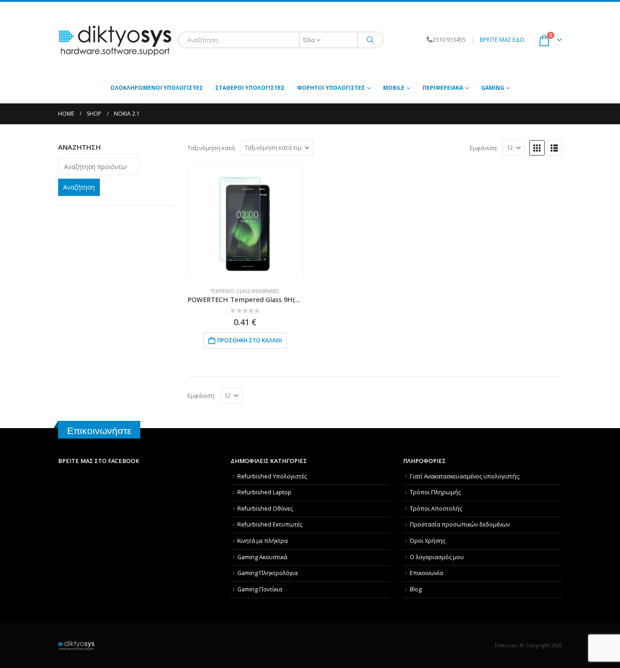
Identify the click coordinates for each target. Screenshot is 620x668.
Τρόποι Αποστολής (436, 508)
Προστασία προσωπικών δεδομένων (460, 524)
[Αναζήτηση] (370, 40)
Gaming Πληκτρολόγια (267, 573)
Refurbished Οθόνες (265, 508)
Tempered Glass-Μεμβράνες (245, 291)
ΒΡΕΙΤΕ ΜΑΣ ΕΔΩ (502, 40)
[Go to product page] (245, 222)
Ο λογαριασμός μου (437, 557)
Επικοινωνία (426, 573)
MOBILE (393, 88)
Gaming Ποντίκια (259, 589)
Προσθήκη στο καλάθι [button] (249, 340)
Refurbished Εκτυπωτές (269, 524)
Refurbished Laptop (264, 492)
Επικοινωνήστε (99, 430)
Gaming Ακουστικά (262, 557)
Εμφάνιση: (484, 148)
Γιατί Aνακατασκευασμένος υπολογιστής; (465, 476)
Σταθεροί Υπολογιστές (250, 88)
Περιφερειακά (443, 88)
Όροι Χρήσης (427, 541)
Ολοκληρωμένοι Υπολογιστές (156, 88)
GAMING (492, 88)
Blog (416, 589)
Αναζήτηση (79, 187)
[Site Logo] (115, 40)
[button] (537, 148)
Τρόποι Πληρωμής (435, 492)
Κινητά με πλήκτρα (262, 541)
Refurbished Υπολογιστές (272, 476)
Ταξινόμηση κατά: (211, 148)
